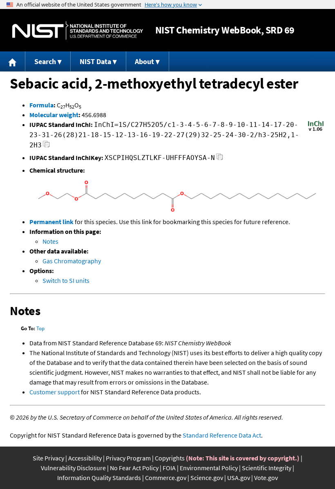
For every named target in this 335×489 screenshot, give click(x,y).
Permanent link (51, 222)
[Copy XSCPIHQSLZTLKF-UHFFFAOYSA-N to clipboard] (219, 159)
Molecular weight (53, 115)
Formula (41, 105)
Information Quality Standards (99, 477)
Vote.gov (266, 477)
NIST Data (95, 61)
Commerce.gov (165, 477)
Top (40, 328)
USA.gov (238, 477)
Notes (50, 241)
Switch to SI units (65, 280)
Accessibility (85, 458)
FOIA (169, 468)
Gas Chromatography (71, 261)
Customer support (54, 392)
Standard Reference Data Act (222, 435)
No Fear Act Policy (134, 468)
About (144, 61)
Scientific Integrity (266, 468)
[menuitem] (12, 61)
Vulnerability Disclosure (73, 468)
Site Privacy (48, 458)
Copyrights (170, 458)
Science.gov (206, 477)
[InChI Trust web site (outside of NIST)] (315, 130)
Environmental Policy (209, 468)
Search (45, 61)
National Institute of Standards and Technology (77, 30)
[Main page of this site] (12, 61)
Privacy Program (128, 458)
